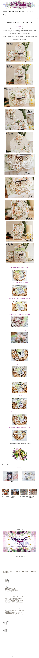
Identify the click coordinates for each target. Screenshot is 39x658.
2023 (5, 578)
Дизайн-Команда (13, 11)
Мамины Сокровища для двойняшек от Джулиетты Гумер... (14, 610)
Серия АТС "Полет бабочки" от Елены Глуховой (12, 591)
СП (12, 571)
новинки (34, 571)
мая (5, 586)
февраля (6, 620)
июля (6, 583)
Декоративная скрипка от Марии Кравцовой (12, 597)
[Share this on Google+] (20, 469)
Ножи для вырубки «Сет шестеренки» (19, 379)
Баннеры (11, 15)
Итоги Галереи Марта (8, 611)
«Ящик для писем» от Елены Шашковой (11, 589)
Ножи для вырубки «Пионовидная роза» (20, 330)
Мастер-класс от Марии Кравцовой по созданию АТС (13, 612)
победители (5, 572)
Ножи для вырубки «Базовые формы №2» (19, 267)
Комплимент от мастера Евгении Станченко (12, 613)
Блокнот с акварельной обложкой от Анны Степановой (14, 614)
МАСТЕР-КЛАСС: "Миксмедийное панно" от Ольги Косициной (14, 616)
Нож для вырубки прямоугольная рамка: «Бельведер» (19, 427)
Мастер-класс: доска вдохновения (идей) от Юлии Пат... (14, 592)
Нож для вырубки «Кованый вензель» (19, 346)
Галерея (5, 15)
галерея (22, 571)
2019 (5, 625)
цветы (9, 572)
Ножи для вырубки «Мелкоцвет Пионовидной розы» (19, 314)
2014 (5, 631)
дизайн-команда (27, 571)
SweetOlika (27, 656)
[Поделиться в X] (18, 469)
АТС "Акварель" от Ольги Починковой (11, 615)
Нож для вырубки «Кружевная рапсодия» (19, 411)
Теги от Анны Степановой (9, 604)
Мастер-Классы (29, 11)
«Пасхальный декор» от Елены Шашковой (11, 603)
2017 (5, 628)
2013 (5, 632)
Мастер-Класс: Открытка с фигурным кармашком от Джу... (14, 596)
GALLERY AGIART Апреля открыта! (10, 617)
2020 (5, 624)
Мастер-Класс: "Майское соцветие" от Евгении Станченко (14, 598)
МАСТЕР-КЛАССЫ (6, 571)
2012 (5, 633)
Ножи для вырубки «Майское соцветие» (20, 282)
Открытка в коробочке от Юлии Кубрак (11, 590)
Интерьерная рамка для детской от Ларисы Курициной (14, 602)
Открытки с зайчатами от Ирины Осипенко (12, 601)
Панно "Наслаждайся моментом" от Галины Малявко (13, 593)
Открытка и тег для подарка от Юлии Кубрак (12, 599)
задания (31, 571)
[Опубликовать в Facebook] (17, 469)
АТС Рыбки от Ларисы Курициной (10, 588)
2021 (5, 623)
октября (6, 580)
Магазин (21, 11)
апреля (6, 587)
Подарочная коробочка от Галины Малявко (12, 609)
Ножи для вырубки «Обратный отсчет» (19, 364)
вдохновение (18, 26)
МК (11, 571)
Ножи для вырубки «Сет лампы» (19, 395)
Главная (5, 11)
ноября (6, 579)
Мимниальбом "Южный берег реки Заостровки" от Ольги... (14, 600)
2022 (5, 622)
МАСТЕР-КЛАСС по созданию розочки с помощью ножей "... (14, 608)
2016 (5, 629)
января (6, 621)
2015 (5, 630)
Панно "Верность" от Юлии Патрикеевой (11, 605)
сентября (6, 581)
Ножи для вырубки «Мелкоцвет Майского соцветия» (19, 298)
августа (6, 582)
